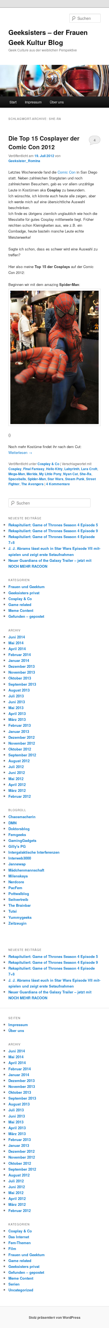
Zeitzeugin (17, 923)
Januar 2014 (18, 660)
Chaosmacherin (21, 816)
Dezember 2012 (21, 737)
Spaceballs (17, 478)
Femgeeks (17, 834)
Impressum (33, 102)
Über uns (57, 102)
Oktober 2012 (19, 749)
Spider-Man (37, 478)
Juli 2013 (16, 696)
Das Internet (18, 1236)
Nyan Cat (70, 473)
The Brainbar (19, 905)
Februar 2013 (19, 725)
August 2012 (19, 760)
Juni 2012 (16, 772)
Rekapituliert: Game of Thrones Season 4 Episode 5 (53, 524)
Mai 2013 (15, 707)
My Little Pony (50, 473)
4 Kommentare (95, 141)
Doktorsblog (19, 828)
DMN (12, 822)
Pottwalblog (18, 893)
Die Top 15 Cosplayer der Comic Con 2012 (43, 142)
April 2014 (17, 648)
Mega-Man (16, 473)
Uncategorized (20, 1290)
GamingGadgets (22, 840)
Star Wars (55, 478)
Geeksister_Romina (24, 160)
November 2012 (21, 743)
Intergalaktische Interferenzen (34, 852)
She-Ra (85, 473)
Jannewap (17, 864)
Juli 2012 (16, 766)
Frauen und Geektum (26, 586)
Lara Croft (89, 468)
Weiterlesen (20, 452)
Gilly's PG (17, 846)
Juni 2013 (16, 701)
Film (12, 1248)
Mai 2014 (15, 642)
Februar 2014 (19, 654)
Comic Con (66, 172)
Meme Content (20, 610)
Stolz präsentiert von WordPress (54, 1317)
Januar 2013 (18, 731)
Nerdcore (16, 881)
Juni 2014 (16, 637)
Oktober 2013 (19, 678)
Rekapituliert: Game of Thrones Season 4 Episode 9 (53, 530)
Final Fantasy (33, 468)
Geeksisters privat (23, 592)
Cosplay (15, 468)
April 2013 (17, 713)
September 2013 (22, 684)
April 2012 (17, 784)
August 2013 (19, 690)
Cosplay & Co (48, 463)
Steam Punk (74, 478)
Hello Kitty (54, 468)
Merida (32, 473)
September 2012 (22, 754)
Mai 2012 (15, 778)
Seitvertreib (18, 899)
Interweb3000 (19, 858)
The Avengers (32, 483)
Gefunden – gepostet (26, 616)
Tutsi (12, 911)
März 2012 (17, 790)
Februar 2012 (19, 796)
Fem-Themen (19, 1242)
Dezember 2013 (21, 666)
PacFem (15, 887)
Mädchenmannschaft (26, 870)
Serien (14, 1284)
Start (13, 102)
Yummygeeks (20, 917)
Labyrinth (71, 468)
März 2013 (17, 719)
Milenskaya (18, 876)
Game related (19, 604)
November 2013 (21, 672)
